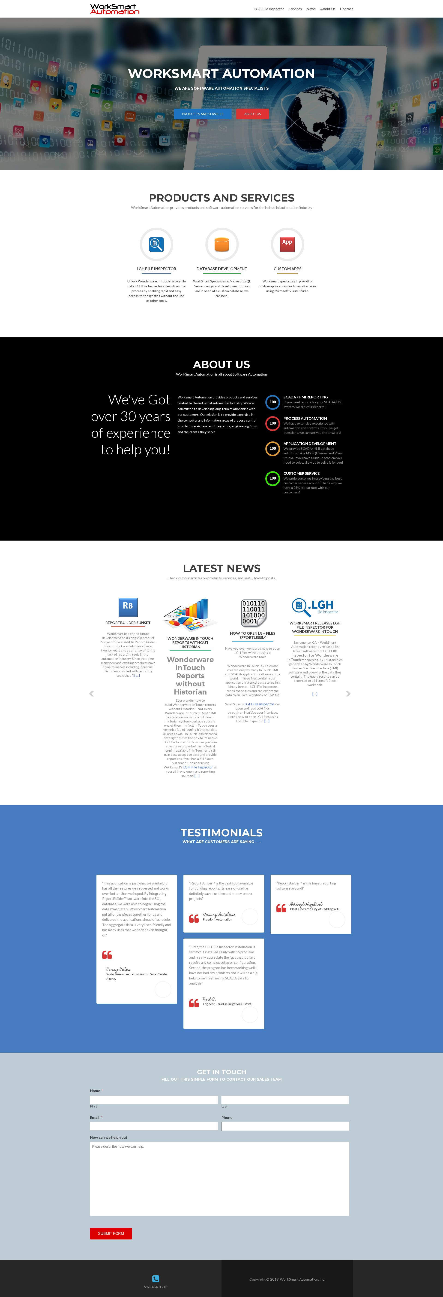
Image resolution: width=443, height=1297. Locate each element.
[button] (92, 694)
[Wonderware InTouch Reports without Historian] (190, 615)
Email (96, 1117)
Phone (227, 1117)
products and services (203, 114)
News (311, 8)
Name (97, 1090)
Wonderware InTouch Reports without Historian (190, 642)
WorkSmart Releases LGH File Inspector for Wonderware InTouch (315, 627)
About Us (327, 8)
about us (252, 114)
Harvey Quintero (219, 915)
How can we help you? (109, 1137)
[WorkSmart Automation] (115, 9)
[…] (137, 675)
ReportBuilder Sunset (128, 623)
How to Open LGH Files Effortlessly (252, 635)
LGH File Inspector (269, 8)
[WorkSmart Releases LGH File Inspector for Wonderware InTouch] (315, 607)
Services (295, 8)
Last (225, 1106)
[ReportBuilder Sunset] (128, 607)
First (93, 1106)
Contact (346, 8)
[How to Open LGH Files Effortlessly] (252, 612)
